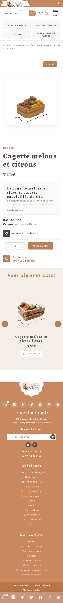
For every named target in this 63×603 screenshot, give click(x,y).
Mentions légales (31, 590)
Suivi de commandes (31, 546)
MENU (55, 15)
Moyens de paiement (31, 560)
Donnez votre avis (31, 574)
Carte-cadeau (31, 510)
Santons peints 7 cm (31, 491)
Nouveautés (31, 477)
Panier (31, 541)
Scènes (31, 505)
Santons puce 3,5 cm (32, 481)
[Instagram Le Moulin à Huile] (34, 444)
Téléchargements (31, 551)
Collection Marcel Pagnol (32, 472)
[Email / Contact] (31, 597)
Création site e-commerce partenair (32, 585)
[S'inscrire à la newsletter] (53, 436)
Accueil (7, 45)
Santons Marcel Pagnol (46, 34)
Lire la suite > (15, 210)
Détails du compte (31, 565)
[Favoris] (41, 13)
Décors (17, 34)
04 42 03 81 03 (33, 456)
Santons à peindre (46, 25)
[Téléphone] (14, 404)
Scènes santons (21, 45)
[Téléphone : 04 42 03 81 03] (13, 597)
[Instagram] (49, 597)
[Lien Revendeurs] (58, 597)
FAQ (31, 524)
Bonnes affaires (31, 515)
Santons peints (17, 25)
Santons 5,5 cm (31, 486)
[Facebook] (40, 597)
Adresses (31, 556)
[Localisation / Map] (22, 597)
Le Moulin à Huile (31, 519)
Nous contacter (33, 451)
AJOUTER (42, 246)
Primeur (36, 45)
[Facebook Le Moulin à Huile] (28, 444)
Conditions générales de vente (32, 570)
